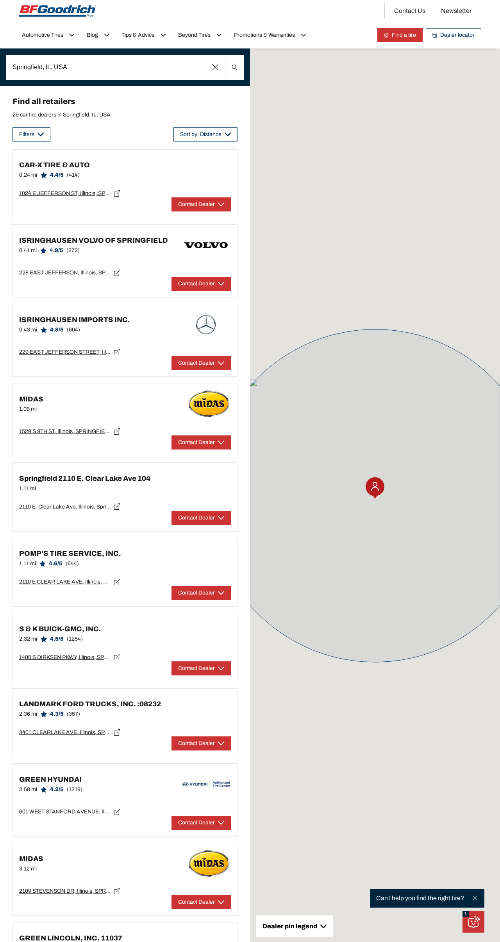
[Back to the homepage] (57, 11)
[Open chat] (473, 922)
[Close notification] (475, 898)
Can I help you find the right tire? (420, 898)
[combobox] (125, 67)
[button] (215, 67)
